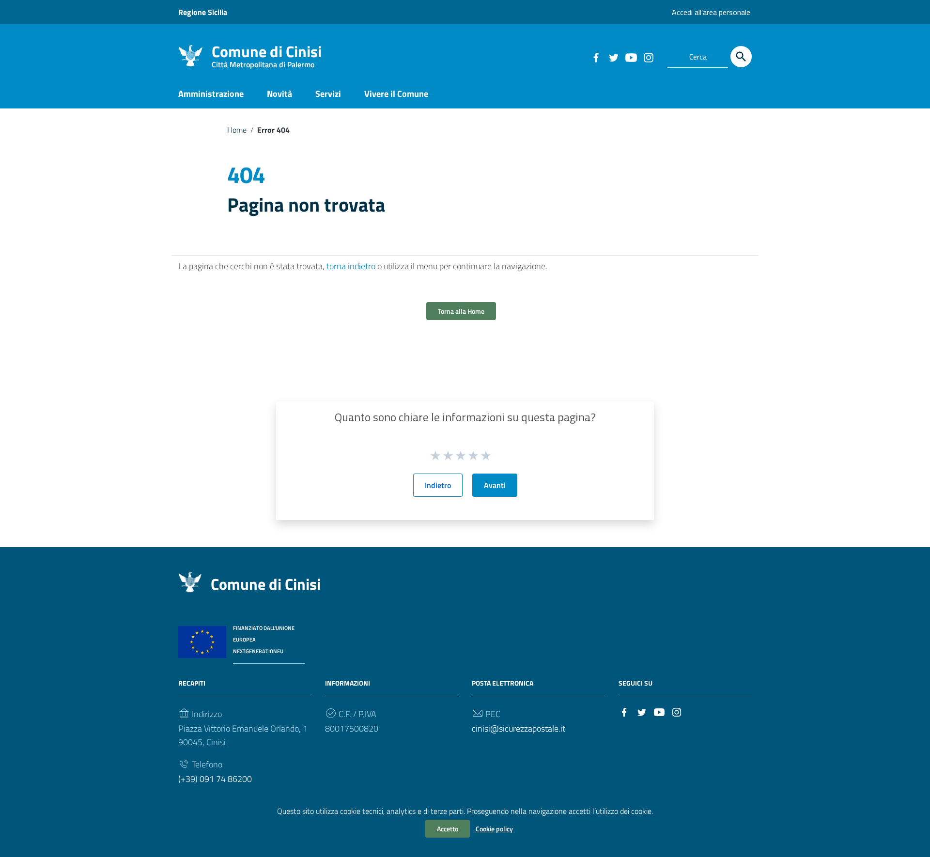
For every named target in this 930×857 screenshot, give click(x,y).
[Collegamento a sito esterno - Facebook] (596, 56)
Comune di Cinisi (267, 53)
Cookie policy (494, 829)
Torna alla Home (461, 311)
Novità (279, 93)
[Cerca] (741, 56)
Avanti (495, 485)
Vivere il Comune (396, 93)
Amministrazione (211, 93)
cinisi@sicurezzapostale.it (518, 728)
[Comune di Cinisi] (190, 54)
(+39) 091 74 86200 (215, 778)
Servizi (328, 93)
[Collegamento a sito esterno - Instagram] (648, 56)
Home (237, 130)
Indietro (438, 485)
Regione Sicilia (202, 12)
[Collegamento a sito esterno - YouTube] (630, 56)
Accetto (447, 829)
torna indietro (350, 266)
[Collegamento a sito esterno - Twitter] (613, 56)
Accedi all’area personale (711, 12)
